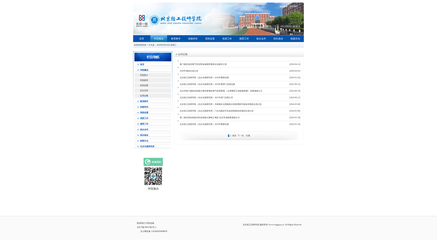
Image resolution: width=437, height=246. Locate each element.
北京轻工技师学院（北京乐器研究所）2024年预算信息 (204, 124)
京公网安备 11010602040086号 (153, 231)
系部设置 (210, 38)
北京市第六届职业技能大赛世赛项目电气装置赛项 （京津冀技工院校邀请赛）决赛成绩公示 (221, 91)
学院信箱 (150, 223)
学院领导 (144, 80)
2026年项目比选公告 (189, 71)
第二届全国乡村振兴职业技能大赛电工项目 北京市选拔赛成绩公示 (210, 117)
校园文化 (295, 38)
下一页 (241, 135)
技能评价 (193, 38)
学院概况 (159, 38)
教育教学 (176, 38)
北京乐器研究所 (147, 146)
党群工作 (227, 38)
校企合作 (261, 38)
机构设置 (144, 85)
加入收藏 (283, 6)
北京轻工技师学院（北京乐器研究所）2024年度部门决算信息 (207, 84)
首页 (141, 38)
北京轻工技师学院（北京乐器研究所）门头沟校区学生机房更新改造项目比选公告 (216, 111)
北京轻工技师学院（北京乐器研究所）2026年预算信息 (204, 77)
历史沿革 (144, 90)
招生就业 (278, 38)
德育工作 (244, 38)
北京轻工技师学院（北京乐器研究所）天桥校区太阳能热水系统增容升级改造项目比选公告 (221, 104)
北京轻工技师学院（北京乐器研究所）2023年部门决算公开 (206, 97)
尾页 (234, 135)
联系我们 (294, 6)
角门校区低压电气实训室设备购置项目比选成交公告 (203, 64)
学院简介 (144, 75)
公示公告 (144, 95)
